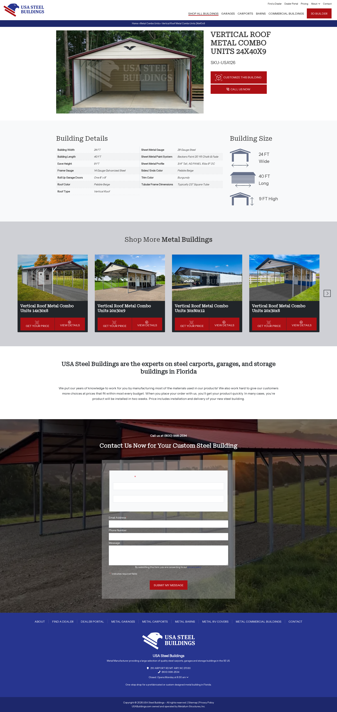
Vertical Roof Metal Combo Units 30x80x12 (201, 308)
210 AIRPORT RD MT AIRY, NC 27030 (170, 668)
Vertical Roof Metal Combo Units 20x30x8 (278, 308)
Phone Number (118, 530)
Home (135, 23)
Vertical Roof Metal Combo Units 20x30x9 (124, 308)
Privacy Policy (206, 702)
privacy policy (194, 567)
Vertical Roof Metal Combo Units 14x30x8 (47, 308)
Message (114, 543)
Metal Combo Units (150, 23)
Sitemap (192, 702)
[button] (327, 293)
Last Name (119, 505)
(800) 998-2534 (170, 672)
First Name (119, 492)
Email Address (118, 517)
